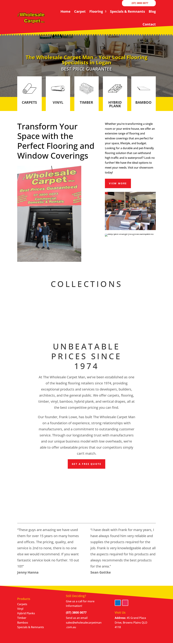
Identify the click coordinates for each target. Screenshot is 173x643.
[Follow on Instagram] (125, 603)
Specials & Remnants (127, 11)
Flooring (96, 11)
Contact (149, 24)
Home (65, 11)
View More (118, 183)
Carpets (22, 604)
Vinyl (20, 609)
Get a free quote (86, 463)
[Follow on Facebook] (118, 603)
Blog (152, 11)
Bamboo (22, 622)
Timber (21, 618)
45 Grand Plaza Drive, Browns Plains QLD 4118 (131, 622)
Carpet (80, 11)
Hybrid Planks (26, 613)
